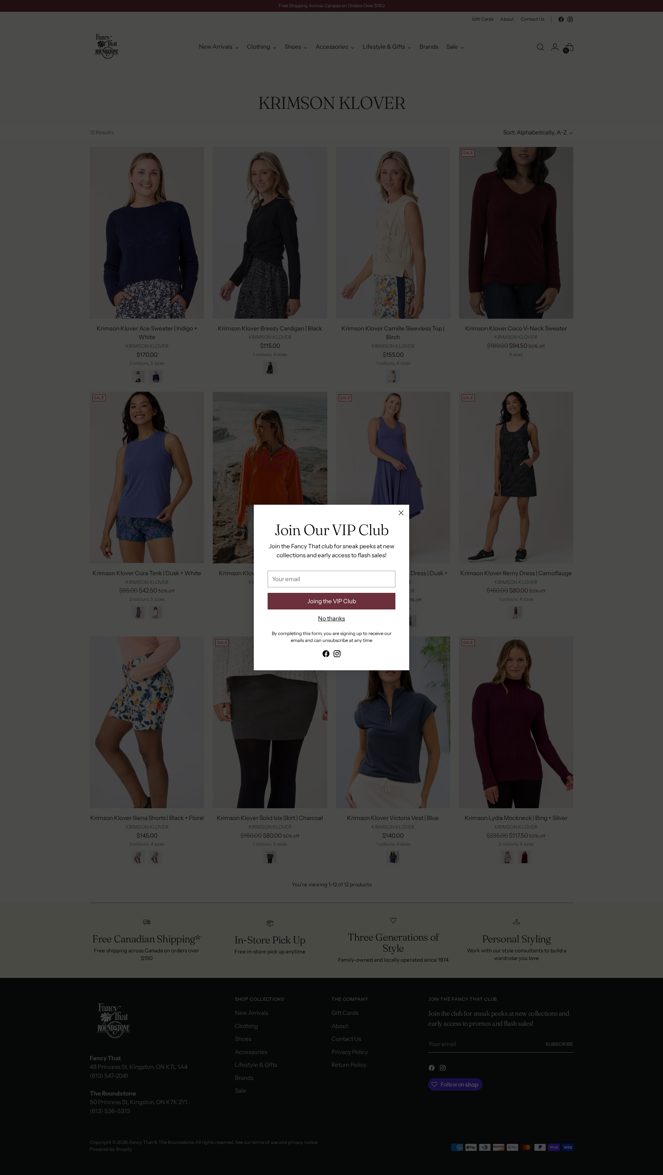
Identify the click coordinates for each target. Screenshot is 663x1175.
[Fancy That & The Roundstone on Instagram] (337, 655)
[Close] (401, 512)
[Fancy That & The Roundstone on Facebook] (326, 655)
